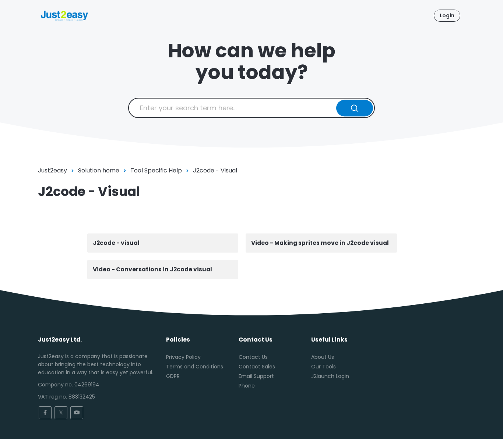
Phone (247, 385)
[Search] (354, 108)
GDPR (173, 376)
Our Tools (323, 366)
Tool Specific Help (156, 170)
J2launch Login (330, 376)
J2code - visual (116, 243)
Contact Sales (257, 366)
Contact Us (253, 357)
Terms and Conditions (194, 366)
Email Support (256, 376)
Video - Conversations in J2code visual (152, 269)
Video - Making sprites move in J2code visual (320, 243)
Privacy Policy (183, 357)
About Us (322, 357)
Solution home (98, 170)
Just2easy (52, 170)
